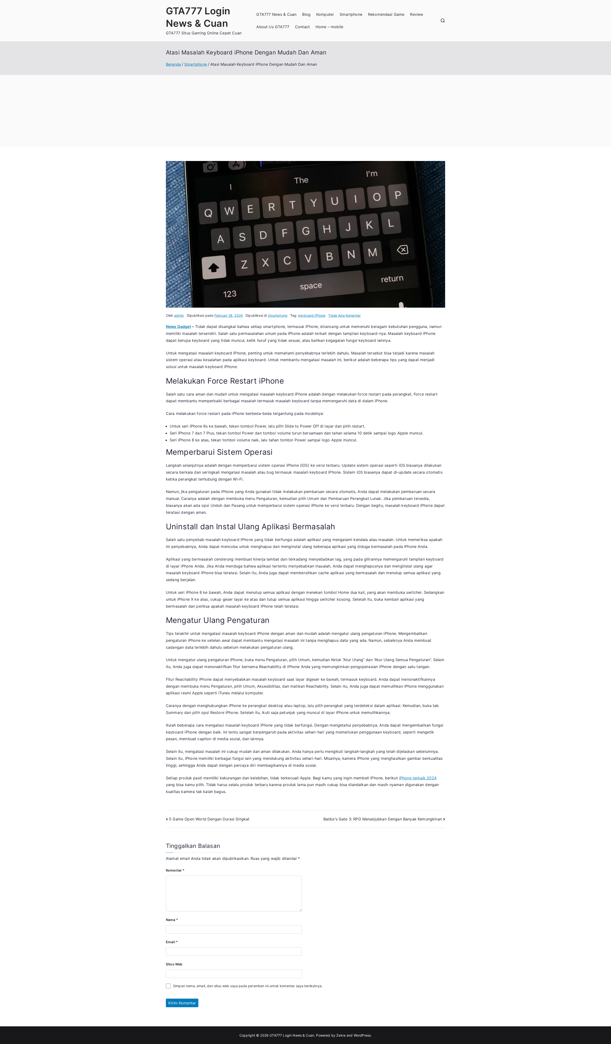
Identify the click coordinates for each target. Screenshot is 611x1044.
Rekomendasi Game (386, 14)
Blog (306, 14)
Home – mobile (329, 26)
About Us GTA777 (272, 26)
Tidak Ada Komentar (344, 315)
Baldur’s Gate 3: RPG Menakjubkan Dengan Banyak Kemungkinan (382, 819)
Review (416, 14)
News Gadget (178, 326)
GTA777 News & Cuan (276, 14)
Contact (302, 26)
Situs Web (174, 964)
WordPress (362, 1035)
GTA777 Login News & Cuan (291, 1035)
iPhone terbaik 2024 (418, 778)
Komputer (325, 14)
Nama (172, 920)
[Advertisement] (305, 110)
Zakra (341, 1035)
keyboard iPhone (311, 315)
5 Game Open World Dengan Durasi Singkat (209, 819)
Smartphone (351, 14)
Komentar (175, 870)
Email (172, 942)
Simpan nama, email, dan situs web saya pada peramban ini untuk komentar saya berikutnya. (247, 986)
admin (179, 315)
